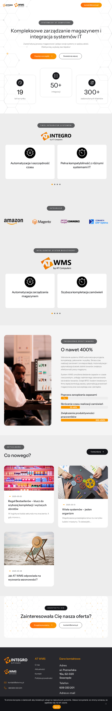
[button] (56, 22)
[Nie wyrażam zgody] (106, 704)
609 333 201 (66, 687)
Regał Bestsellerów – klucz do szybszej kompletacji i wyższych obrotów (27, 505)
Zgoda (56, 707)
